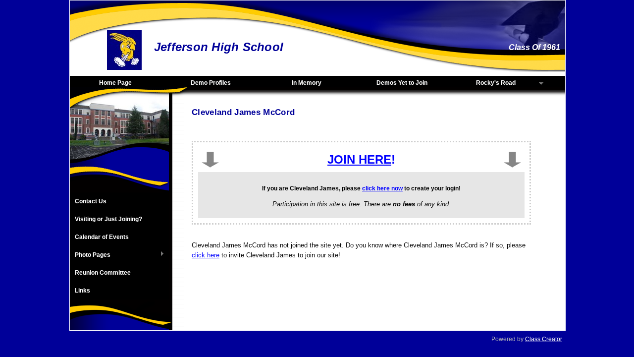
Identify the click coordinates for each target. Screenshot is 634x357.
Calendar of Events (102, 237)
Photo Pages (90, 255)
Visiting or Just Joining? (108, 219)
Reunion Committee (103, 272)
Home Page (115, 82)
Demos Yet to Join (401, 82)
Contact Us (90, 201)
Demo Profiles (211, 82)
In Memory (306, 82)
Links (82, 290)
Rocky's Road (484, 83)
